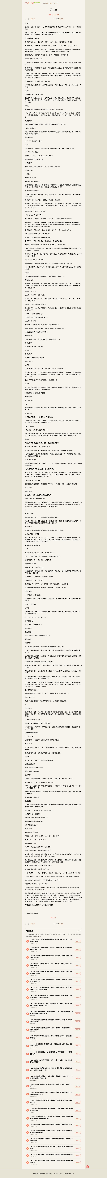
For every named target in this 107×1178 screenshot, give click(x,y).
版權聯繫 (48, 1173)
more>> (79, 930)
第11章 (55, 3)
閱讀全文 (78, 941)
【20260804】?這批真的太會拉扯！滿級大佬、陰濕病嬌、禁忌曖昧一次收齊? (51, 1124)
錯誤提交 (53, 917)
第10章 (33, 19)
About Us (53, 1173)
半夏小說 (32, 3)
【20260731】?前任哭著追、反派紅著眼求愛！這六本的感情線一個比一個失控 (51, 1154)
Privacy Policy (59, 1173)
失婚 (51, 3)
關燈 (50, 14)
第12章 (61, 19)
